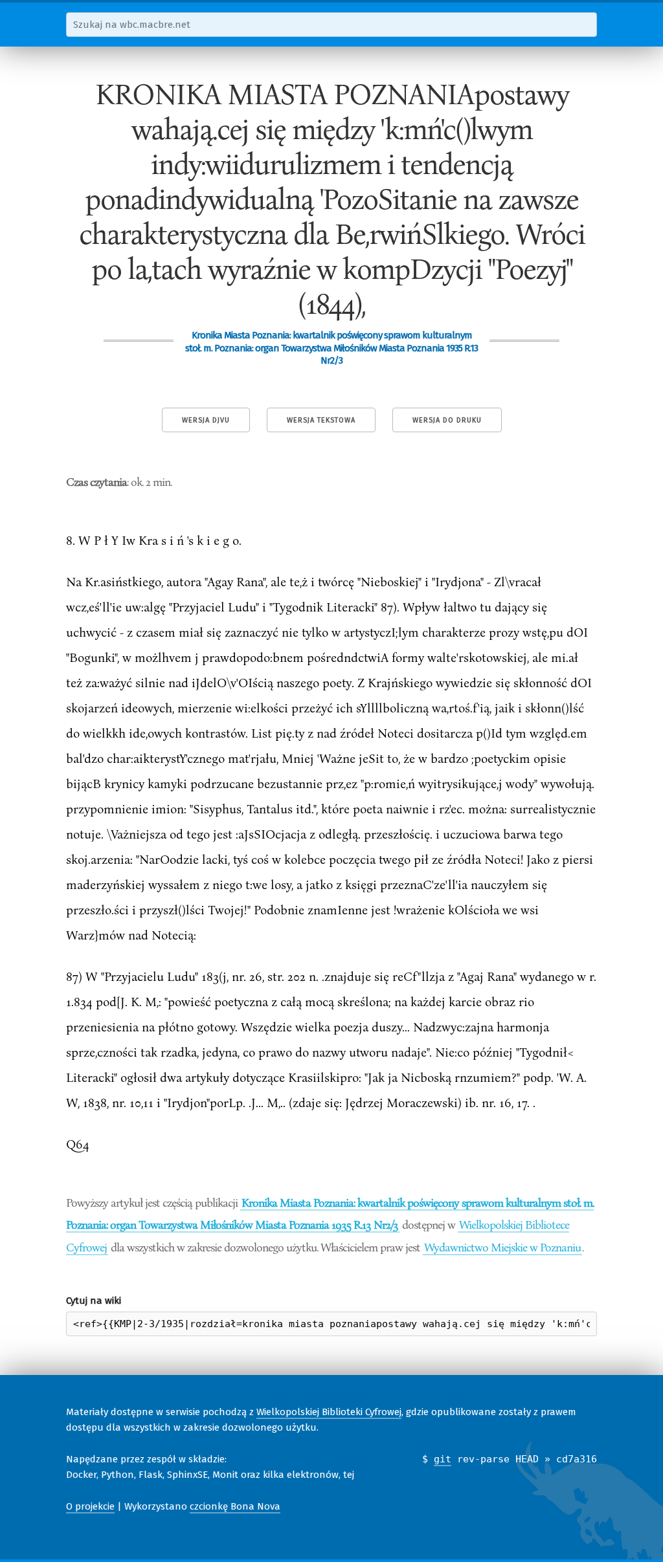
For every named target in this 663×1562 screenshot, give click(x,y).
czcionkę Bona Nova (235, 1506)
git (442, 1459)
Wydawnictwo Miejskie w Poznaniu (502, 1247)
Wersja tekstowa (321, 420)
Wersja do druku (447, 420)
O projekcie (90, 1506)
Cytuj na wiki (93, 1300)
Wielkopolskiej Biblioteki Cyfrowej (328, 1412)
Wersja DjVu (206, 420)
